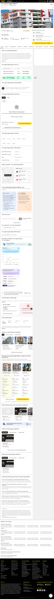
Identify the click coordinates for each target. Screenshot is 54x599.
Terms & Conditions (4, 575)
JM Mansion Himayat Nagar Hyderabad (19, 525)
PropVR (12, 572)
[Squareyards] (3, 1)
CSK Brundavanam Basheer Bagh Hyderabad (7, 545)
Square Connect (24, 565)
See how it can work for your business (11, 294)
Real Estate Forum (45, 565)
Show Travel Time (17, 222)
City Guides (44, 568)
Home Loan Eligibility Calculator (37, 576)
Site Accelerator (24, 568)
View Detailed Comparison (22, 399)
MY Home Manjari (10, 276)
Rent (16, 1)
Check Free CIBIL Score (36, 574)
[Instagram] (44, 590)
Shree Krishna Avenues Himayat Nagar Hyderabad (7, 525)
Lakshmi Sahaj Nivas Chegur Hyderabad (46, 539)
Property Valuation (35, 564)
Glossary (44, 564)
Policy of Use (3, 576)
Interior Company (14, 569)
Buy (13, 1)
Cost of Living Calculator (36, 568)
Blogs (23, 1)
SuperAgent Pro (24, 576)
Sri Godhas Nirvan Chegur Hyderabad (32, 544)
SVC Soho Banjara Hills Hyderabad (45, 544)
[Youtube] (42, 590)
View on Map (8, 175)
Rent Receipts (34, 573)
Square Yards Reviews (4, 569)
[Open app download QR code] (53, 7)
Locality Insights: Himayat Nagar (9, 297)
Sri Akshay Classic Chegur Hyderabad (32, 545)
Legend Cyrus (10, 283)
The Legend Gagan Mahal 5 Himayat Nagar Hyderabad (7, 533)
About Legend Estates (7, 317)
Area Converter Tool (35, 578)
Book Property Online (14, 574)
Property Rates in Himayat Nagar (7, 313)
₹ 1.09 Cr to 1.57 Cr (19, 419)
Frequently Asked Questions (5, 568)
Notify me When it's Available (17, 116)
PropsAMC (13, 573)
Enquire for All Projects (10, 399)
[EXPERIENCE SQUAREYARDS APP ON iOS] (48, 585)
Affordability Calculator (35, 569)
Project (20, 1)
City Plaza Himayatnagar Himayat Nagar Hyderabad (7, 549)
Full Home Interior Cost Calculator (37, 577)
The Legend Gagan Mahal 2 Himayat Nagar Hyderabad (46, 533)
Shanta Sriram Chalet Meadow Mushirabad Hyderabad (7, 539)
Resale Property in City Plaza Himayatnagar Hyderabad (7, 553)
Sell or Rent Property (42, 1)
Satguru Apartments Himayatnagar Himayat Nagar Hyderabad (46, 525)
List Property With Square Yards (27, 564)
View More (2, 528)
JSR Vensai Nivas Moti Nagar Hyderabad (33, 539)
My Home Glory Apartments (12, 278)
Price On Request (6, 446)
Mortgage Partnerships (25, 574)
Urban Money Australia (14, 568)
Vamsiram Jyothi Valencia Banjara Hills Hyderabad (33, 538)
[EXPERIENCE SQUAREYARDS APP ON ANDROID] (40, 585)
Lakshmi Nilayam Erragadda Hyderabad (19, 545)
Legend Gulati (15, 372)
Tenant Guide (45, 572)
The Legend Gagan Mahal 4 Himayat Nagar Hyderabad (20, 533)
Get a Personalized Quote (25, 123)
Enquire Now (7, 375)
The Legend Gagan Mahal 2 (12, 285)
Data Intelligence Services (26, 573)
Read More (3, 301)
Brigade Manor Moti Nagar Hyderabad (19, 544)
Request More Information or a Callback (43, 43)
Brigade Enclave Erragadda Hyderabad (6, 544)
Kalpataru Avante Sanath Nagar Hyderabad (7, 538)
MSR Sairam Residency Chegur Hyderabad (46, 545)
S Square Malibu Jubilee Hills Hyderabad (20, 539)
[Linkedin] (40, 590)
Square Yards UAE (14, 564)
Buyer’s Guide (45, 569)
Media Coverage (3, 565)
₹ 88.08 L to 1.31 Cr (6, 419)
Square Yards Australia (14, 565)
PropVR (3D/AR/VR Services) (26, 569)
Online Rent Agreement (35, 572)
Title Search (34, 565)
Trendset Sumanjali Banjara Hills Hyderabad (46, 538)
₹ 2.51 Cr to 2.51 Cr (6, 472)
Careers (2, 564)
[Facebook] (38, 590)
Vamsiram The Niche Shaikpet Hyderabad (20, 538)
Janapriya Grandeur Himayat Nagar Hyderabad (33, 533)
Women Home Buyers (46, 574)
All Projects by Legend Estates (16, 352)
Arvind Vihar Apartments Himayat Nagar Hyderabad (33, 525)
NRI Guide (44, 573)
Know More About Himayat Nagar (28, 312)
